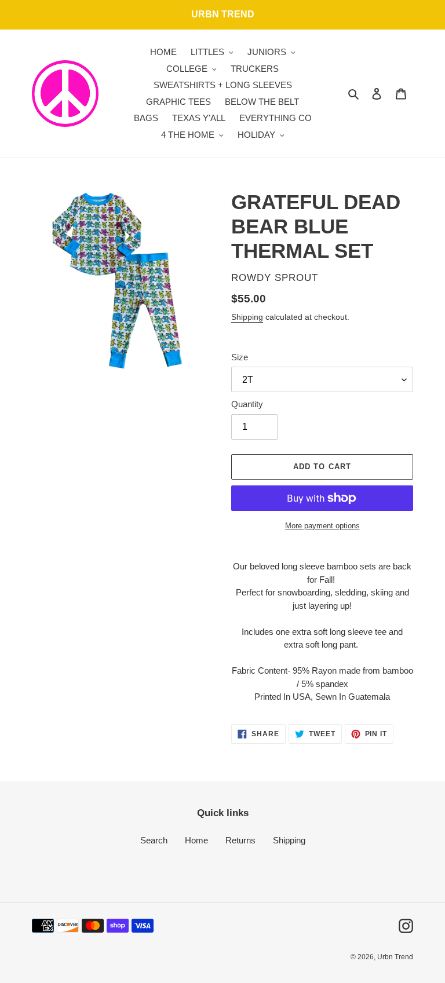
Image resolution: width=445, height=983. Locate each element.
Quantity (247, 404)
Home (196, 840)
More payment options (322, 525)
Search (153, 840)
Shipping (247, 316)
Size (239, 357)
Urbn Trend (395, 957)
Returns (240, 840)
